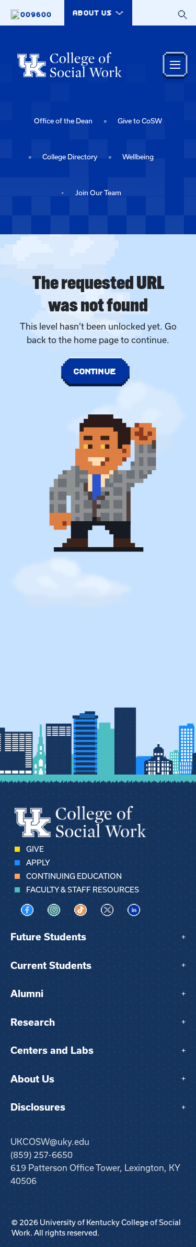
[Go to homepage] (69, 64)
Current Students (50, 965)
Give (35, 849)
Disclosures (37, 1107)
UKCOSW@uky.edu (49, 1142)
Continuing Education (74, 876)
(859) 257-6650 (41, 1155)
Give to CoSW (140, 121)
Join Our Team (98, 193)
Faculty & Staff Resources (82, 889)
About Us (32, 1079)
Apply (38, 862)
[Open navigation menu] (175, 65)
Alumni (26, 993)
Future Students (48, 936)
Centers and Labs (52, 1050)
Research (32, 1022)
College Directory (69, 157)
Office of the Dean (63, 121)
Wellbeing (138, 157)
